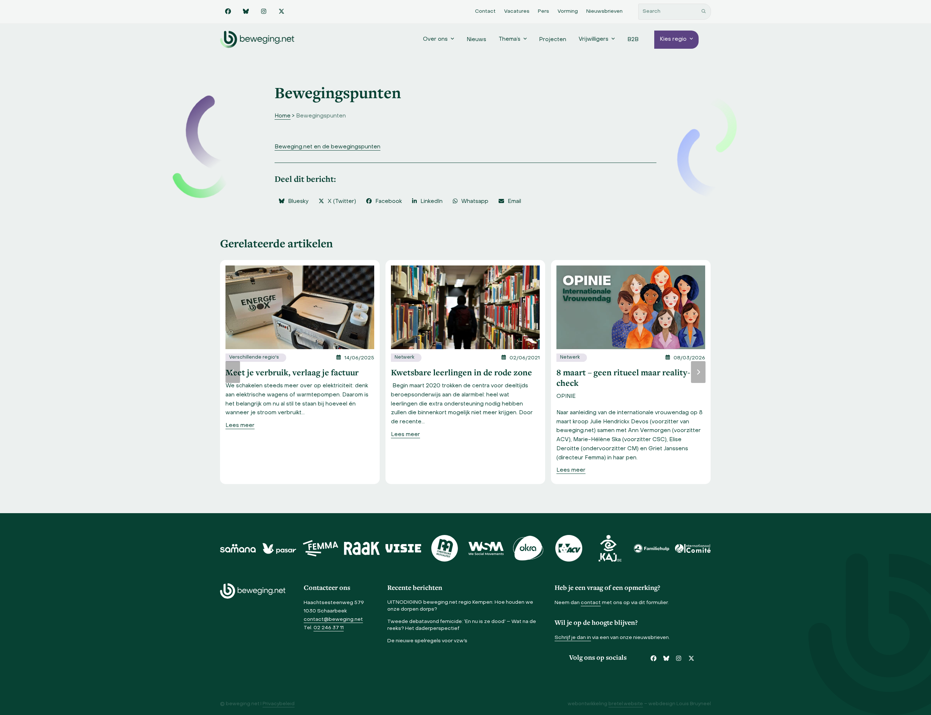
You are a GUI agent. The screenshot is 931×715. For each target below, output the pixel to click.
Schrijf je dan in (573, 637)
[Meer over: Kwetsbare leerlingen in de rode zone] (465, 306)
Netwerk (404, 357)
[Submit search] (704, 11)
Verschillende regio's (254, 357)
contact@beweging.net (333, 619)
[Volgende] (698, 372)
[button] (293, 201)
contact (591, 602)
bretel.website (625, 704)
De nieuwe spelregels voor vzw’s (427, 641)
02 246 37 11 (328, 628)
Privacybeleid (279, 704)
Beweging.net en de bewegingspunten (327, 146)
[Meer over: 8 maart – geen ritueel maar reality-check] (630, 306)
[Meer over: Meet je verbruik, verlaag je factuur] (299, 306)
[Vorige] (232, 372)
